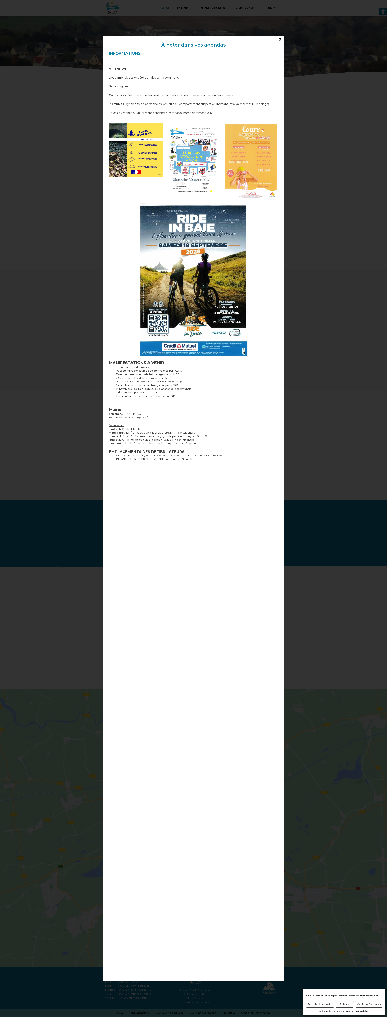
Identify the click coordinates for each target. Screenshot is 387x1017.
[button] (280, 40)
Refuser (344, 1004)
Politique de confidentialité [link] (354, 1011)
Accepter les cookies (320, 1004)
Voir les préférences (369, 1004)
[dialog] (193, 508)
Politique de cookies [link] (329, 1011)
